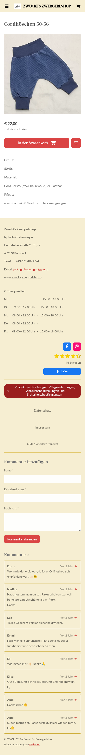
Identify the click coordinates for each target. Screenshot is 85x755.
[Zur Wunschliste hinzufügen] (76, 143)
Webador (34, 744)
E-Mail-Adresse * (15, 489)
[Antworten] (76, 566)
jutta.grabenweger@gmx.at (31, 269)
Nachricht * (11, 508)
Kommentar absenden (22, 539)
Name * (9, 470)
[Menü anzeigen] (6, 6)
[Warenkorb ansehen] (78, 6)
